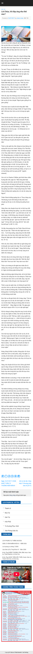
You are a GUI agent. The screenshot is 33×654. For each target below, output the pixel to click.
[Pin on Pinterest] (15, 476)
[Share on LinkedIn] (18, 476)
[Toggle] (3, 508)
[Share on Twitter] (9, 476)
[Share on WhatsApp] (2, 476)
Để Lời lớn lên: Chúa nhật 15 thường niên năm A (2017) (25, 483)
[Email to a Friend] (12, 476)
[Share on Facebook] (5, 476)
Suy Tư (3, 9)
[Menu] (2, 3)
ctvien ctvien (20, 18)
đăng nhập (12, 495)
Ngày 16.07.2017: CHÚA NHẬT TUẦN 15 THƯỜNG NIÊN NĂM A (8, 483)
